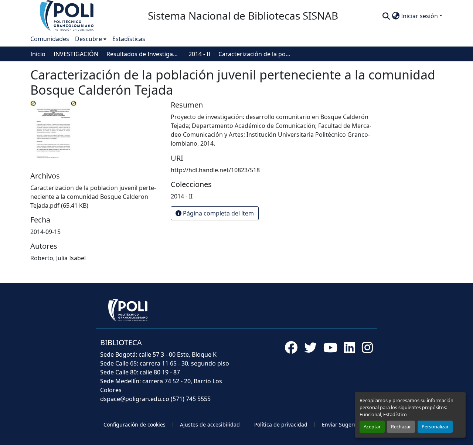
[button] (67, 15)
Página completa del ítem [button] (217, 213)
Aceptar (372, 426)
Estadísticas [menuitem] (128, 39)
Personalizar (435, 426)
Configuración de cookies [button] (134, 424)
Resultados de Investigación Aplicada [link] (143, 54)
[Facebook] (291, 347)
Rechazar (401, 426)
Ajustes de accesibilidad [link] (210, 424)
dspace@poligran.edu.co (134, 399)
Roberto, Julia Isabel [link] (58, 258)
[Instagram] (367, 347)
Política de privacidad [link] (280, 424)
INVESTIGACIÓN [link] (76, 54)
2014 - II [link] (199, 54)
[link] (96, 196)
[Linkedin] (349, 347)
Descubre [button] (88, 39)
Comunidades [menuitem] (49, 39)
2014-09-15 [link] (45, 232)
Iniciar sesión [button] (420, 16)
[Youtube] (330, 347)
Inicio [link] (37, 54)
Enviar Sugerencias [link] (346, 424)
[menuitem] (90, 38)
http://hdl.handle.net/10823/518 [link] (215, 170)
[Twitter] (310, 347)
